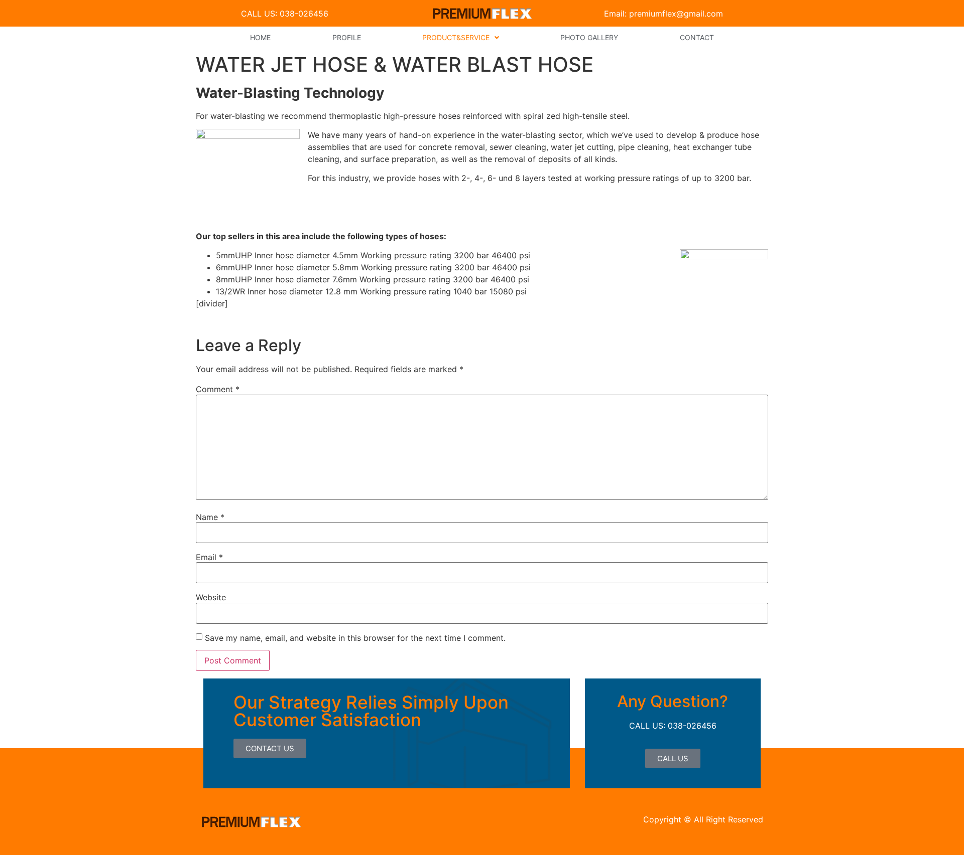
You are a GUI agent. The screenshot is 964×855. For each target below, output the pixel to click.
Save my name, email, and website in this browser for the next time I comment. (355, 638)
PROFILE (346, 37)
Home (260, 37)
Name (210, 517)
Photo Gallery (589, 37)
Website (211, 597)
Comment (217, 389)
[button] (461, 38)
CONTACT (697, 37)
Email (209, 557)
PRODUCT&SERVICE (456, 37)
